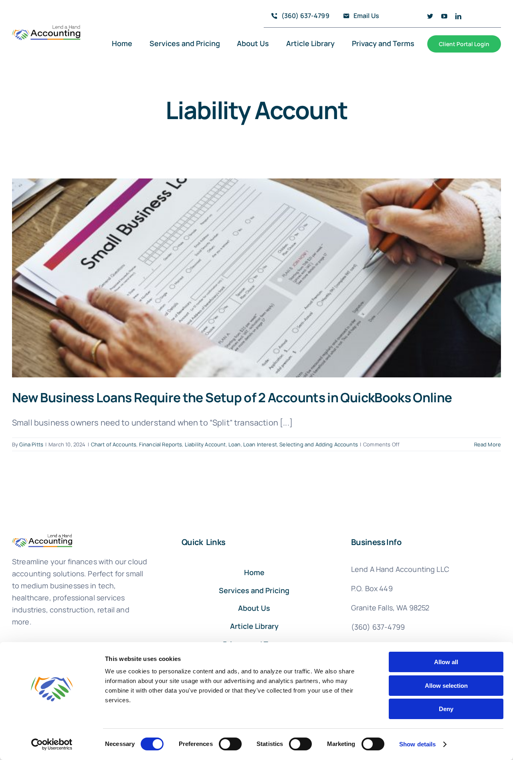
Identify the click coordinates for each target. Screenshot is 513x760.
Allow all (446, 662)
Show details (417, 744)
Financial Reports (160, 444)
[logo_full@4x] (46, 28)
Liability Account (205, 444)
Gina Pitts (31, 444)
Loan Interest (260, 444)
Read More (487, 444)
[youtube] (444, 16)
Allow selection (446, 685)
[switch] (230, 744)
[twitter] (430, 16)
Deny (446, 708)
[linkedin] (458, 16)
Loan (234, 444)
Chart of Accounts (114, 444)
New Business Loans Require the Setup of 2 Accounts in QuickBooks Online (232, 397)
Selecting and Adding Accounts (318, 444)
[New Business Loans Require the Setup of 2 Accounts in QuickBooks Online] (256, 277)
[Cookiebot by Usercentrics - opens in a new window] (52, 744)
